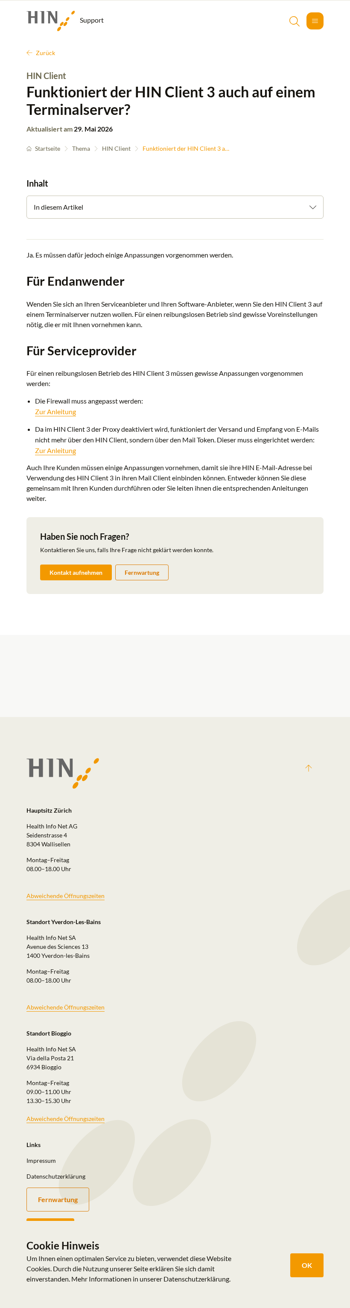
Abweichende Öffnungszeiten (65, 895)
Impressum (41, 1160)
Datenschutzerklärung (55, 1176)
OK (307, 1265)
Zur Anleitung (55, 411)
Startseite (47, 148)
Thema (81, 148)
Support (91, 20)
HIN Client (116, 148)
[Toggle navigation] (315, 20)
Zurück (45, 52)
